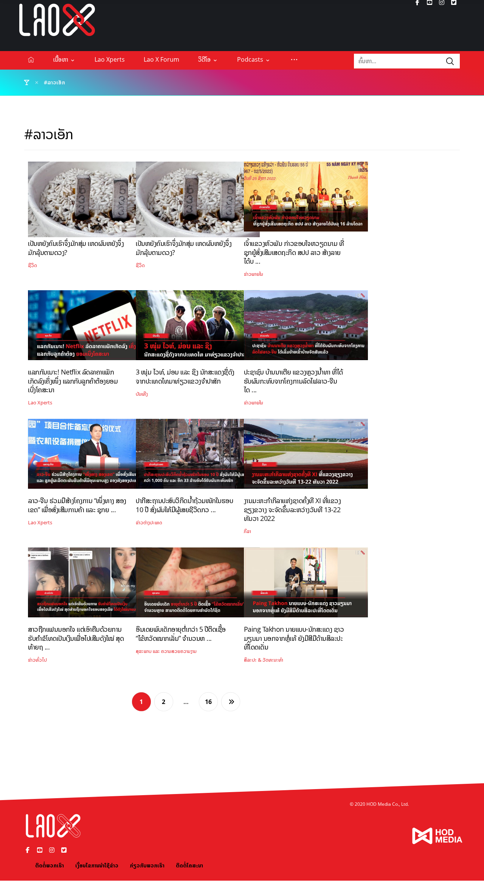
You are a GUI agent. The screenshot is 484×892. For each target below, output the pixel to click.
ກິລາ (247, 531)
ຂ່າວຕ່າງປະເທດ (149, 522)
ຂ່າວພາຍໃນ (253, 274)
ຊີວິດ (32, 265)
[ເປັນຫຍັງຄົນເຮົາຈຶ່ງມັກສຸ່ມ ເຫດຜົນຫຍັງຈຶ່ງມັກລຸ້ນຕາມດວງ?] (90, 199)
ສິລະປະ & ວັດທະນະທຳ (263, 660)
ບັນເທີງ (142, 394)
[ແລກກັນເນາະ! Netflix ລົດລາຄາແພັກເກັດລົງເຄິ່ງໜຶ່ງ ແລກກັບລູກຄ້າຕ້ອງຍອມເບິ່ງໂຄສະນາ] (90, 328)
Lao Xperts (40, 402)
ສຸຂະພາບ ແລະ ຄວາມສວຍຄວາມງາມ (166, 651)
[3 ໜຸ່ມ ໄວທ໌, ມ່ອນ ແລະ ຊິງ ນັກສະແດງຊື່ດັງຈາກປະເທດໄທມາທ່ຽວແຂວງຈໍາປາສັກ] (198, 328)
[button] (294, 59)
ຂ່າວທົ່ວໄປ (37, 660)
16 (208, 702)
